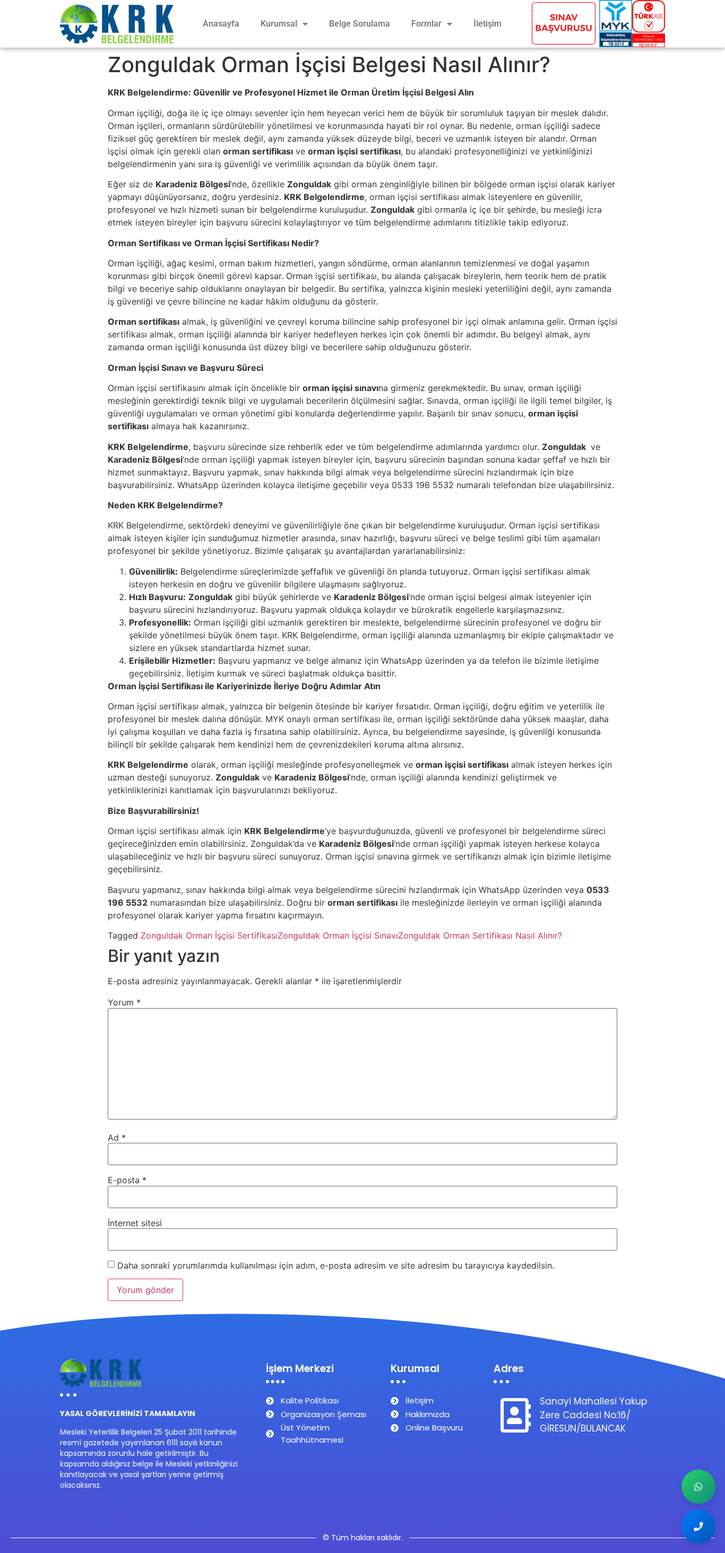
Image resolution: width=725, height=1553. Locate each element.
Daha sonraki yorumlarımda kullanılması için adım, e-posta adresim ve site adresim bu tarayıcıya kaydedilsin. (335, 1265)
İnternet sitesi (135, 1223)
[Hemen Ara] (698, 1526)
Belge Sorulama (359, 24)
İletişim (487, 24)
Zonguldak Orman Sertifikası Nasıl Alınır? (480, 935)
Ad (117, 1137)
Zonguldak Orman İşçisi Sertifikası (209, 935)
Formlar (426, 24)
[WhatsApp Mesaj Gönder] (698, 1487)
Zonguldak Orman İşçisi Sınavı (338, 935)
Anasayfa (221, 24)
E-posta (127, 1180)
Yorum (124, 1002)
